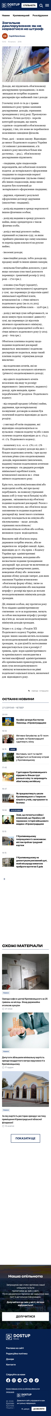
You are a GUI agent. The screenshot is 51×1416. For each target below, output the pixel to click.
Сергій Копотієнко (17, 36)
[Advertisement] (25, 913)
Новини (6, 15)
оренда (35, 691)
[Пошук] (40, 5)
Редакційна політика (16, 1353)
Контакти (11, 1364)
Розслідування (40, 15)
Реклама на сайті (15, 1348)
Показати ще (25, 1138)
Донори (10, 1359)
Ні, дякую (25, 1409)
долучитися (25, 1316)
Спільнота (29, 5)
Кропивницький (21, 15)
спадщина (44, 691)
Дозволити (38, 1409)
